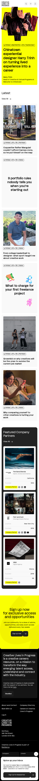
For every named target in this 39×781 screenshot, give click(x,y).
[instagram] (22, 487)
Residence (6, 747)
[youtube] (28, 532)
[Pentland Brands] (19, 458)
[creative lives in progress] (5, 3)
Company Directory (27, 705)
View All (5, 99)
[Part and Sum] (19, 503)
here (14, 687)
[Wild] (19, 549)
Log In (4, 715)
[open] (26, 4)
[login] (35, 4)
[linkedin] (25, 487)
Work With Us (7, 709)
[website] (19, 487)
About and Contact (9, 705)
